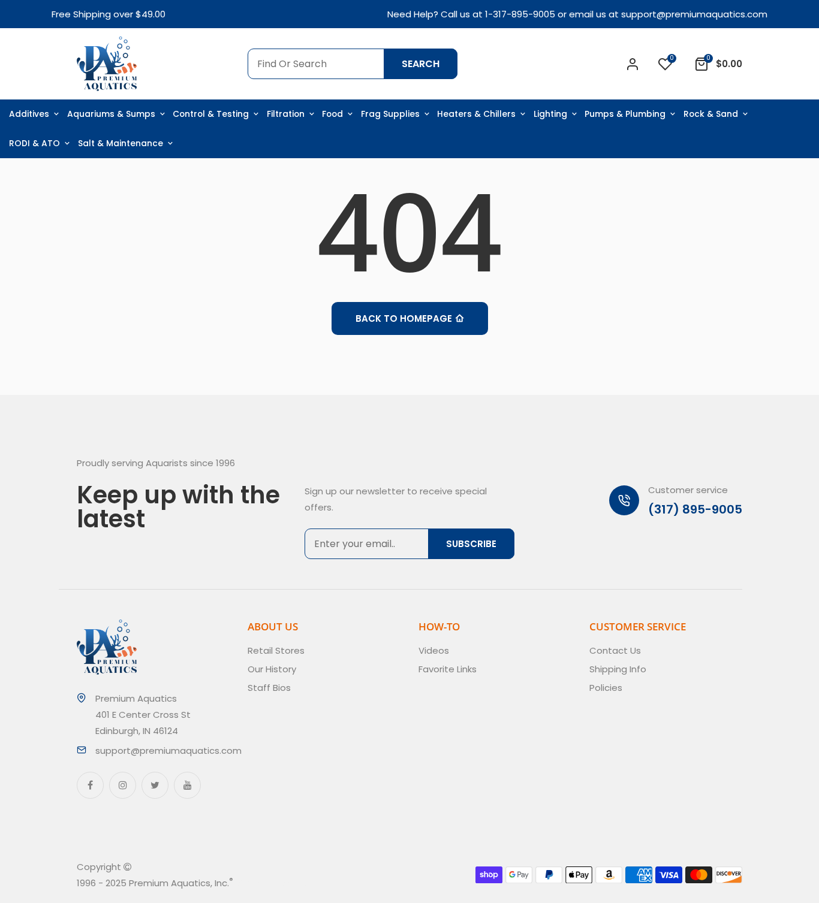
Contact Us (615, 650)
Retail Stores (276, 650)
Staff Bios (269, 687)
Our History (272, 669)
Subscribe (471, 543)
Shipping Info (617, 669)
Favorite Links (447, 669)
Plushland (289, 883)
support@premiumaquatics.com (694, 14)
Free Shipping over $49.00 (108, 14)
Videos (433, 650)
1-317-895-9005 (520, 14)
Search (420, 64)
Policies (605, 687)
